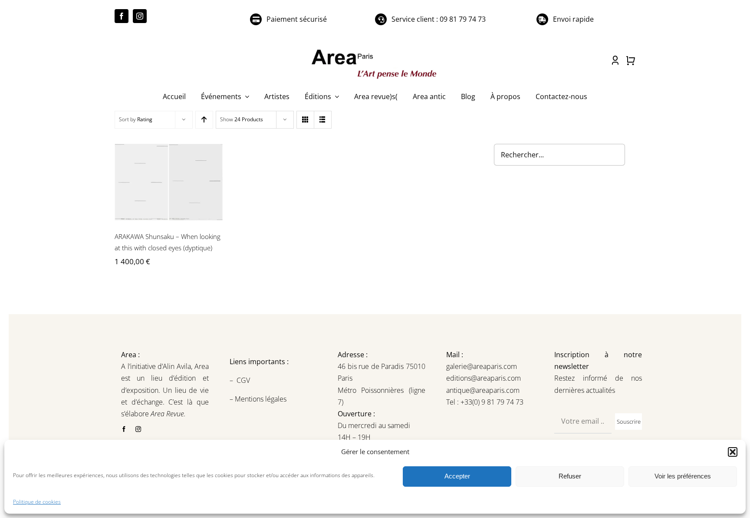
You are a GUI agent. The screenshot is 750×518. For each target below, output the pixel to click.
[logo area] (375, 50)
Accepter (457, 476)
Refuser (570, 476)
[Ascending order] (204, 119)
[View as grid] (305, 119)
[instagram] (140, 16)
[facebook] (121, 16)
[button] (732, 452)
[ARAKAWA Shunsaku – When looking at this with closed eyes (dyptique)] (169, 182)
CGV (244, 380)
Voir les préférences (683, 476)
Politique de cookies (37, 501)
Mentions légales (259, 399)
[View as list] (322, 119)
